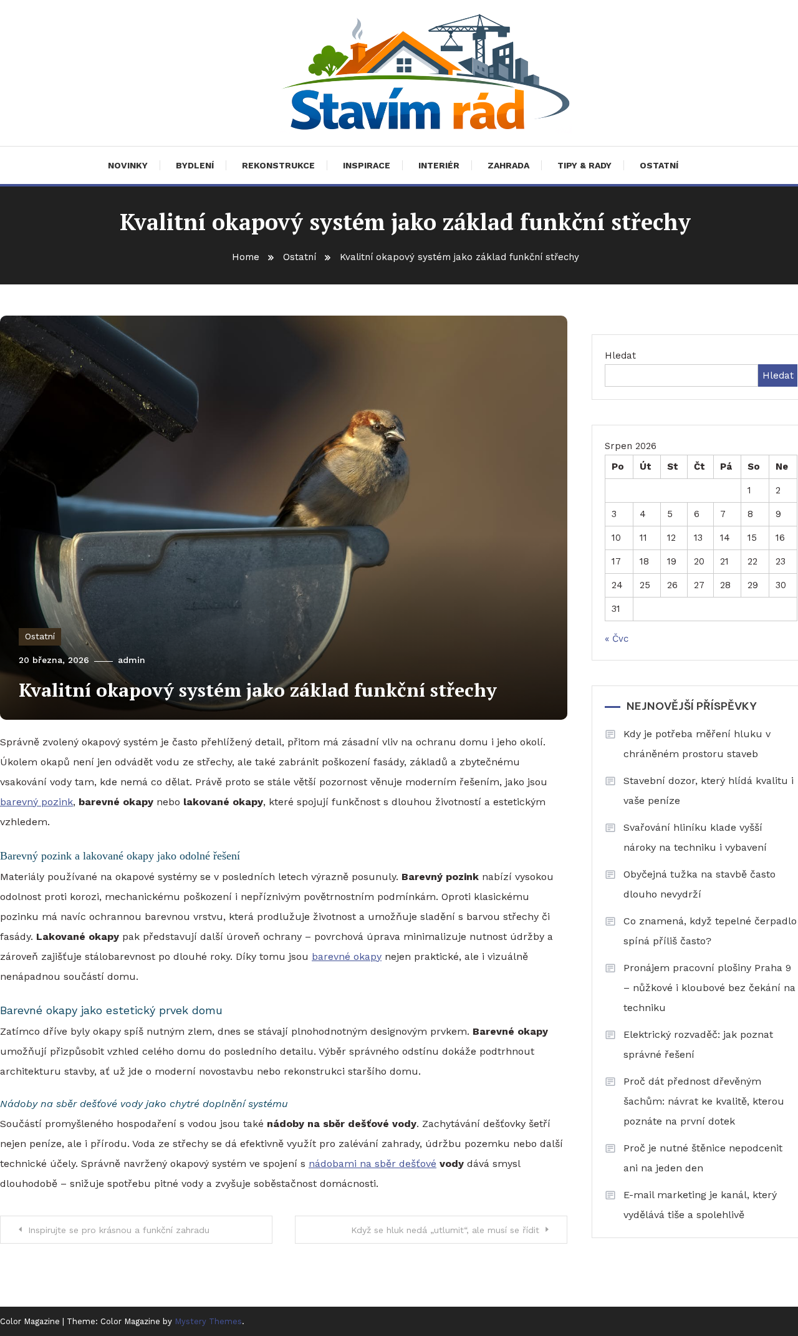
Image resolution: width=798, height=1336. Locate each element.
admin (131, 660)
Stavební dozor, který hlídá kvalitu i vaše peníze (708, 790)
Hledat (620, 355)
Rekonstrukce (278, 165)
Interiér (438, 165)
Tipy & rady (584, 165)
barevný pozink (36, 802)
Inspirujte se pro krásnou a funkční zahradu (118, 1230)
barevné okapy (347, 956)
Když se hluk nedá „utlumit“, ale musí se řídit (445, 1230)
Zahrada (508, 165)
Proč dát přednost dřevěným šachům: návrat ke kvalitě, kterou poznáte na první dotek (703, 1101)
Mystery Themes (208, 1321)
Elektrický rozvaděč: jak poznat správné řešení (698, 1044)
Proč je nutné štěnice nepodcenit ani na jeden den (702, 1158)
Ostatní (659, 165)
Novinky (128, 165)
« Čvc (616, 638)
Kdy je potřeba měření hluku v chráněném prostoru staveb (697, 744)
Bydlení (195, 165)
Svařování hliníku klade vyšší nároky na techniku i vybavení (695, 837)
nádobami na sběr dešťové (372, 1163)
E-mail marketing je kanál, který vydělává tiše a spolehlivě (700, 1205)
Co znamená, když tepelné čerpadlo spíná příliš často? (710, 931)
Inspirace (366, 165)
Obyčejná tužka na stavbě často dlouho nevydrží (699, 884)
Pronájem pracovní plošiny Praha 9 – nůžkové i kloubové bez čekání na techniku (709, 988)
